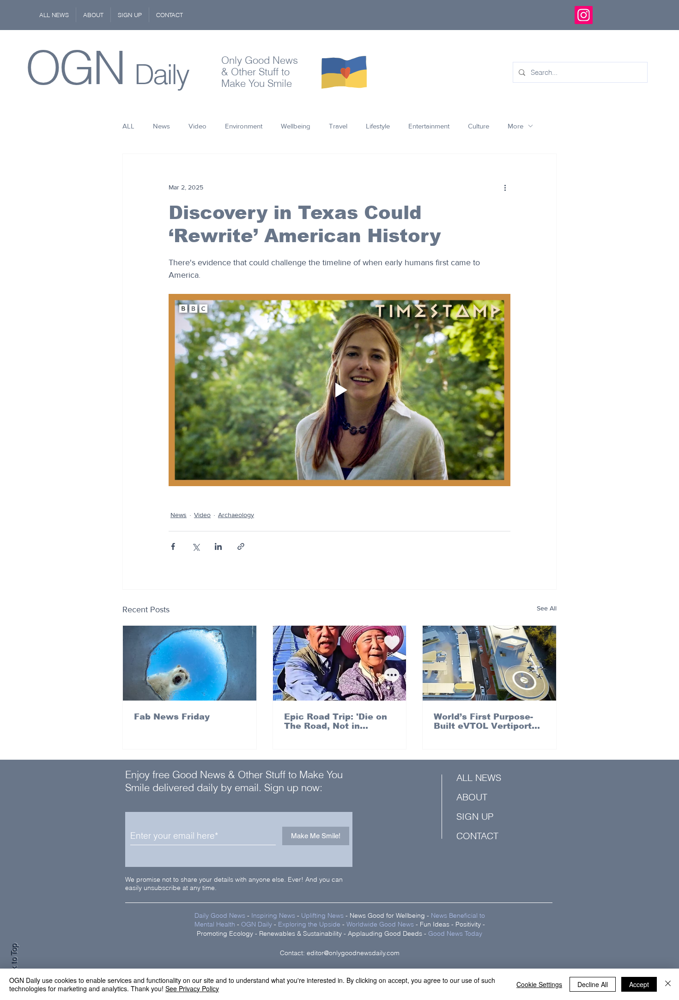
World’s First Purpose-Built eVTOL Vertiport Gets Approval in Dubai (486, 721)
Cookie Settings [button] (539, 984)
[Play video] (339, 390)
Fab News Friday (172, 716)
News (161, 126)
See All (547, 608)
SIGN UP (474, 816)
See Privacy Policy (192, 988)
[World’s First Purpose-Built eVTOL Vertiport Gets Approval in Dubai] (489, 663)
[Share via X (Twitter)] (195, 546)
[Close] (667, 984)
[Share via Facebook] (173, 546)
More (515, 126)
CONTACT (477, 835)
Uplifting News (322, 915)
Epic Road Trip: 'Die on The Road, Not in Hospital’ (335, 721)
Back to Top (14, 963)
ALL (128, 126)
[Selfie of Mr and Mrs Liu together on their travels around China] (339, 663)
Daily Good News (219, 915)
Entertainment (428, 126)
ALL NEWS (478, 777)
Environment (243, 126)
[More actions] (504, 187)
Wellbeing (295, 126)
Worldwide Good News (380, 924)
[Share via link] (240, 546)
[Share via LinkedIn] (218, 546)
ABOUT (471, 797)
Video (197, 126)
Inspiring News (273, 915)
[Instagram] (584, 15)
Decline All (592, 984)
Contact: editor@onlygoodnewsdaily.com (340, 953)
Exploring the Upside (310, 924)
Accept (639, 984)
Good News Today (455, 933)
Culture (478, 126)
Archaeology (236, 514)
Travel (338, 126)
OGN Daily (256, 924)
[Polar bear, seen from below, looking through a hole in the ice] (189, 663)
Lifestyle (378, 126)
